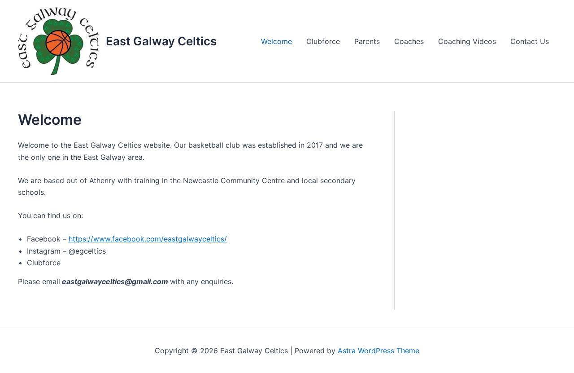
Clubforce (323, 41)
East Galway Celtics (161, 41)
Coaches (409, 41)
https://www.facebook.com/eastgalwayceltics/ (148, 238)
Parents (367, 41)
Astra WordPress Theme (378, 350)
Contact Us (529, 41)
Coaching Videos (467, 41)
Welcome (276, 41)
